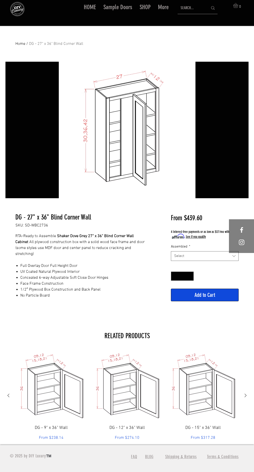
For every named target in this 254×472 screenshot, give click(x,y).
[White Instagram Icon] (241, 242)
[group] (127, 395)
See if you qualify (196, 237)
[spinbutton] (182, 276)
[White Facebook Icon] (241, 230)
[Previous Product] (8, 395)
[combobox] (205, 256)
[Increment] (190, 276)
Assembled (180, 247)
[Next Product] (246, 395)
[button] (145, 7)
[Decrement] (175, 276)
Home (20, 43)
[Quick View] (51, 385)
